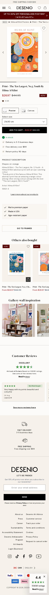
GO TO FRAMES (24, 231)
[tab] (8, 84)
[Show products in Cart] (45, 8)
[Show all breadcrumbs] (5, 24)
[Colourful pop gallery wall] (18, 322)
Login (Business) (15, 551)
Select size (7, 119)
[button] (38, 583)
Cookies (29, 535)
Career (20, 526)
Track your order (33, 526)
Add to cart (24, 133)
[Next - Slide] (46, 55)
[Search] (10, 8)
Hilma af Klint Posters (20, 25)
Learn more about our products (24, 197)
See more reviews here (24, 410)
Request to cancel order (36, 544)
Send (24, 499)
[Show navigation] (4, 8)
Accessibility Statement (12, 535)
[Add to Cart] (28, 282)
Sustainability (17, 530)
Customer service (34, 521)
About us (19, 517)
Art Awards (18, 547)
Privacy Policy (21, 506)
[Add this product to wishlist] (44, 30)
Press (20, 521)
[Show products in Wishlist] (39, 8)
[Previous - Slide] (3, 55)
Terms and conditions (35, 530)
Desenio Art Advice (34, 517)
